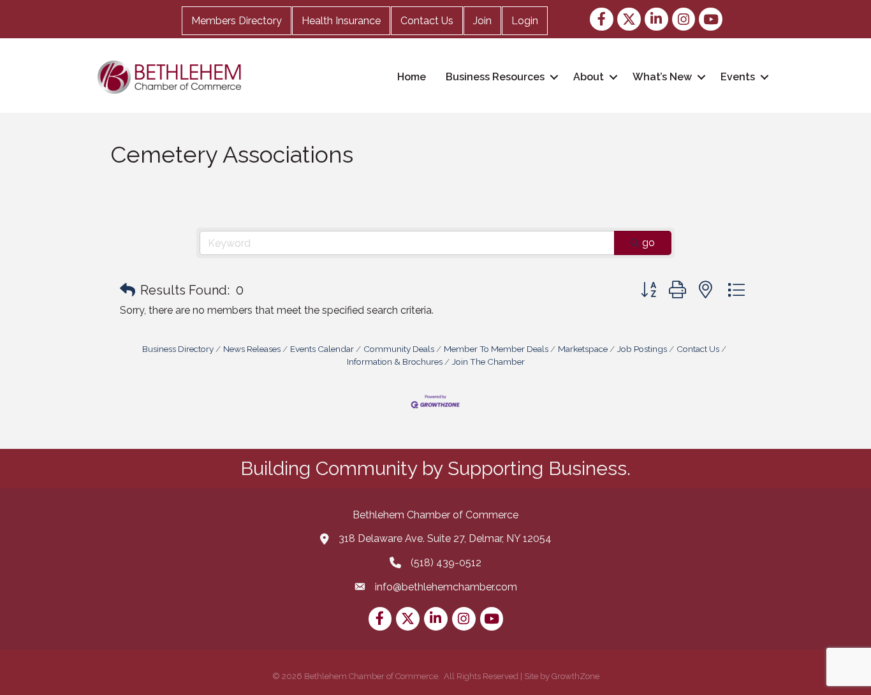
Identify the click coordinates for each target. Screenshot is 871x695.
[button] (127, 290)
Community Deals (398, 349)
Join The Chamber (488, 361)
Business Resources (495, 77)
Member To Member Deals (496, 349)
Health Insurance (341, 21)
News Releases (252, 349)
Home (411, 77)
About (588, 77)
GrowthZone (575, 676)
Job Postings (642, 349)
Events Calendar (322, 349)
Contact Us (426, 21)
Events (738, 77)
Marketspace (583, 349)
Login (524, 21)
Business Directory (178, 349)
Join (482, 21)
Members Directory (236, 21)
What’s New (662, 77)
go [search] (648, 243)
